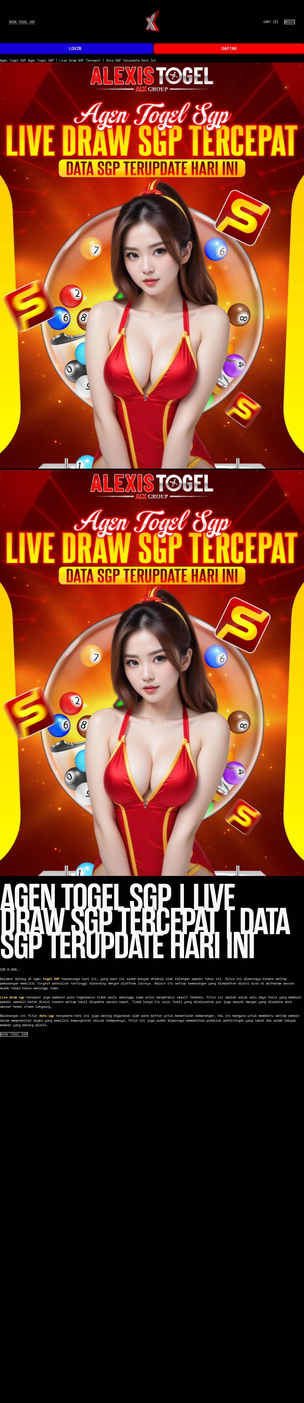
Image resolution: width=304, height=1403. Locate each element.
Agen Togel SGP (22, 21)
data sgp (46, 1015)
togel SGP (51, 978)
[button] (14, 1034)
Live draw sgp (12, 997)
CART (270, 22)
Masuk (289, 22)
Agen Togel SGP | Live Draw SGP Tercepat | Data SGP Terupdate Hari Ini (92, 60)
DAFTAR (229, 48)
